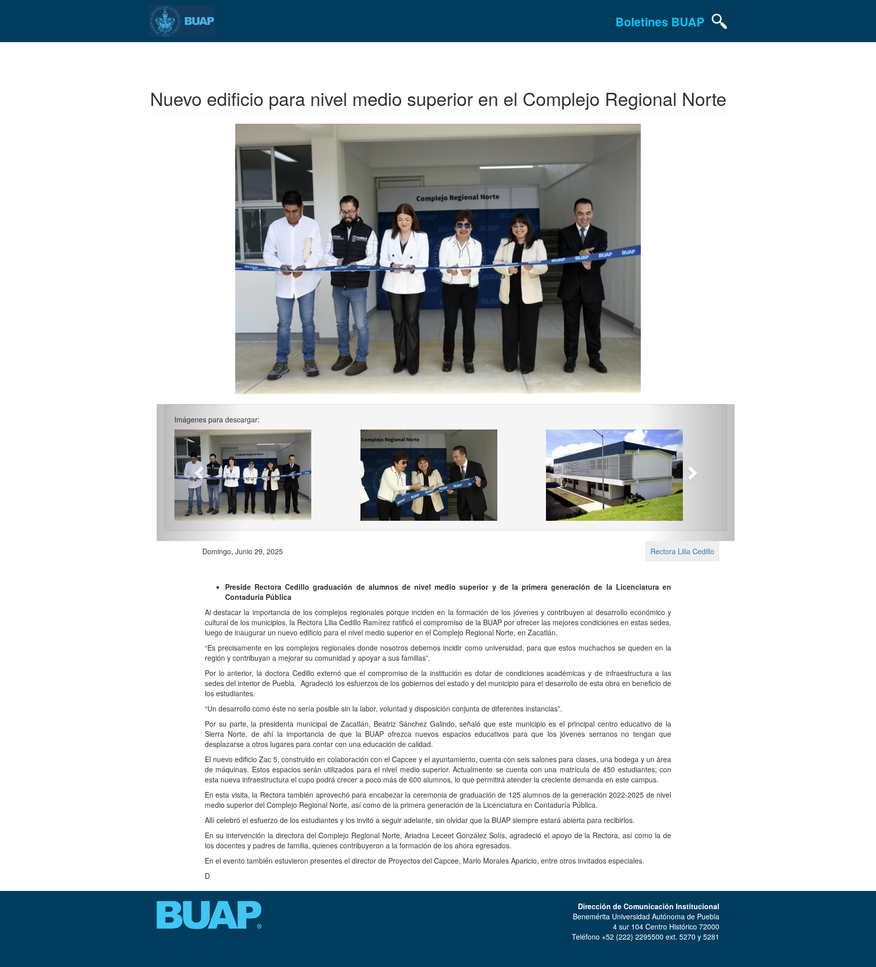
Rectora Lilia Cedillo (682, 551)
